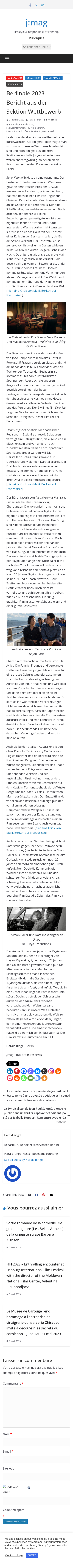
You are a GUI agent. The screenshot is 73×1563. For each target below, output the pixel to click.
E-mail (8, 1451)
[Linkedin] (10, 1071)
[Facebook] (24, 1071)
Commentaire (13, 1383)
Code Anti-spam (13, 1510)
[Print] (58, 1071)
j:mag (36, 22)
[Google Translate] (37, 1078)
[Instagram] (51, 1071)
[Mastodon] (30, 1071)
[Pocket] (10, 1078)
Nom (7, 1434)
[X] (44, 1071)
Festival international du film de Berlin (25, 127)
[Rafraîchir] (29, 1487)
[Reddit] (17, 1078)
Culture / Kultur (52, 78)
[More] (44, 1078)
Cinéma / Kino (33, 78)
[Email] (30, 1078)
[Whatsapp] (24, 1078)
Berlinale (13, 124)
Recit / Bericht (15, 84)
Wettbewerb (48, 131)
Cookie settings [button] (14, 1555)
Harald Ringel (35, 119)
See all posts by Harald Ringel (23, 1160)
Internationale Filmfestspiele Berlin (23, 131)
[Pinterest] (17, 1071)
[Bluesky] (37, 1071)
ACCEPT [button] (32, 1555)
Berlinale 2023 (15, 78)
